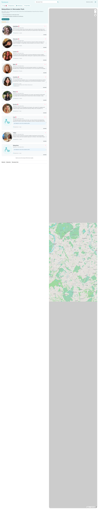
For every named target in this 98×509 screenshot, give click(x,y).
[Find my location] (95, 15)
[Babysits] (5, 2)
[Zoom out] (95, 12)
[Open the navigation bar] (95, 2)
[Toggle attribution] (96, 507)
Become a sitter (89, 1)
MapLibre (88, 507)
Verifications (19, 5)
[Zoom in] (95, 10)
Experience (11, 5)
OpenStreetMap (93, 507)
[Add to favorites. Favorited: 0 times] (45, 39)
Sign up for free (5, 19)
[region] (73, 258)
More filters (27, 5)
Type (4, 5)
